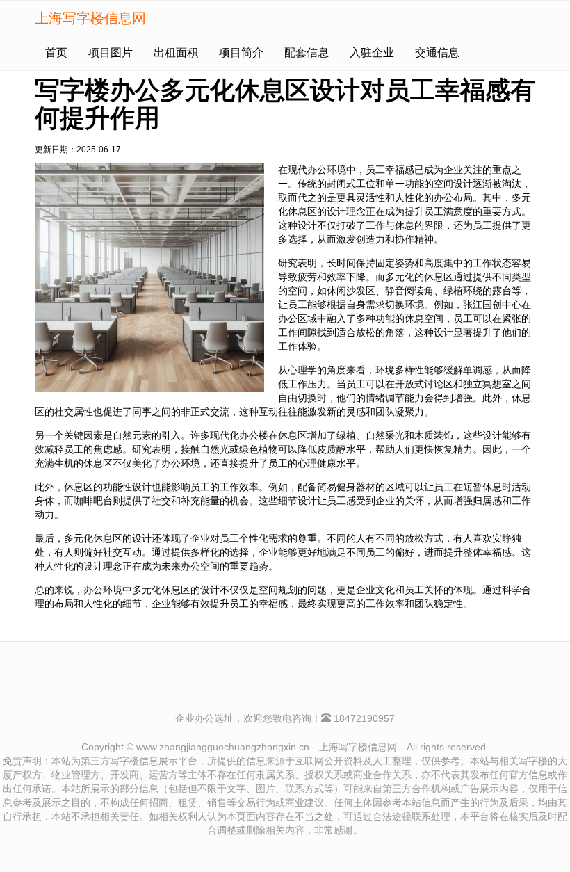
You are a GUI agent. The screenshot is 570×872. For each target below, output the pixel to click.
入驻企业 (372, 52)
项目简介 (241, 52)
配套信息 (306, 52)
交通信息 (437, 52)
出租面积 (176, 52)
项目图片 (110, 52)
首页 (56, 52)
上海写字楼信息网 (90, 18)
